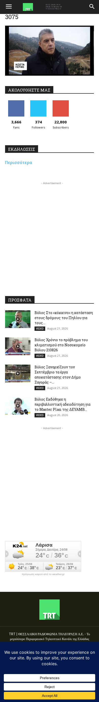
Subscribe (61, 102)
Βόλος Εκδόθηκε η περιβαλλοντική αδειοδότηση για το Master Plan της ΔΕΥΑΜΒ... (62, 404)
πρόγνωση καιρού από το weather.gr (43, 574)
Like (16, 102)
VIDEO (40, 328)
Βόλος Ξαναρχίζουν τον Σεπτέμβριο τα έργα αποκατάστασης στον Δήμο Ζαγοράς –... (58, 375)
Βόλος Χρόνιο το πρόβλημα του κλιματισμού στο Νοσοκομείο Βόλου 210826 (61, 344)
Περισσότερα (18, 162)
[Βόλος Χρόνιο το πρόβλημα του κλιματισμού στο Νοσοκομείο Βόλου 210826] (17, 346)
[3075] (49, 74)
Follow (38, 102)
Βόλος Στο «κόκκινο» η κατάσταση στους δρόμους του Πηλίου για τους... (64, 317)
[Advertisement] (49, 235)
